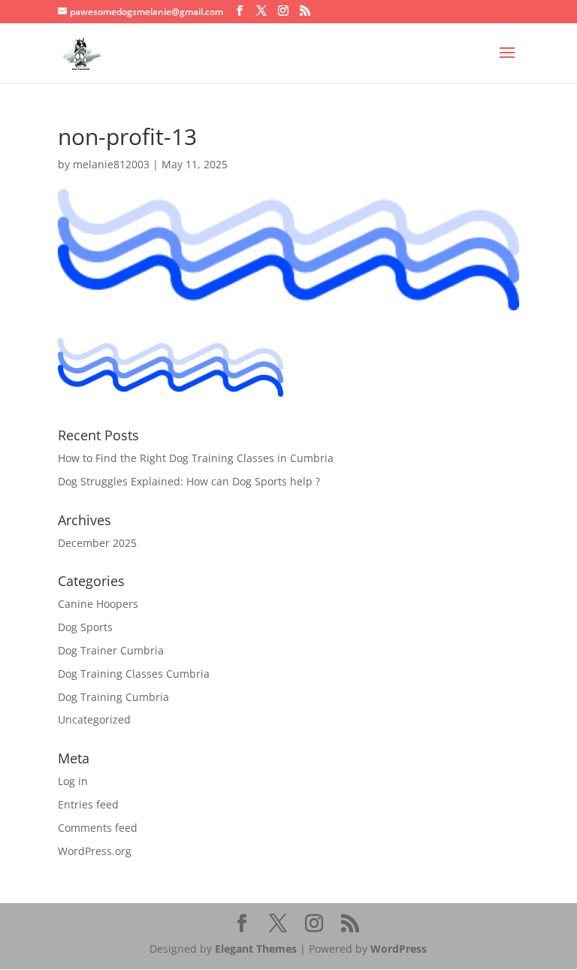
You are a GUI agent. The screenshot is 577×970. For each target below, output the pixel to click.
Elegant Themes (256, 948)
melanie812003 (111, 164)
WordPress (398, 948)
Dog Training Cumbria (113, 697)
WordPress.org (94, 851)
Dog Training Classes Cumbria (134, 673)
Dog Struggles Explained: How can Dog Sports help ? (189, 481)
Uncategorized (94, 719)
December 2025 (97, 543)
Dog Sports (85, 627)
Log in (73, 781)
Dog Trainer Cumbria (111, 650)
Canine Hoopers (98, 604)
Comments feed (97, 827)
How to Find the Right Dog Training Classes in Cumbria (196, 458)
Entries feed (88, 804)
